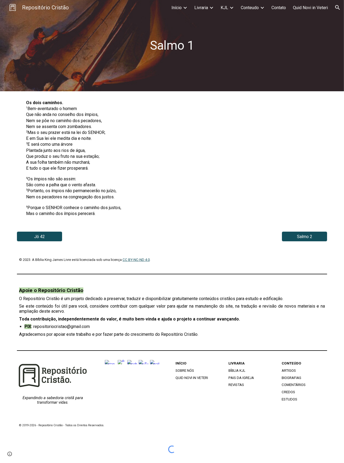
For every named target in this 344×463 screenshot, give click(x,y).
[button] (337, 7)
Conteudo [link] (250, 7)
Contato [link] (278, 7)
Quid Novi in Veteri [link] (310, 7)
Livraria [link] (201, 7)
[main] (172, 45)
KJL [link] (224, 7)
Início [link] (176, 7)
